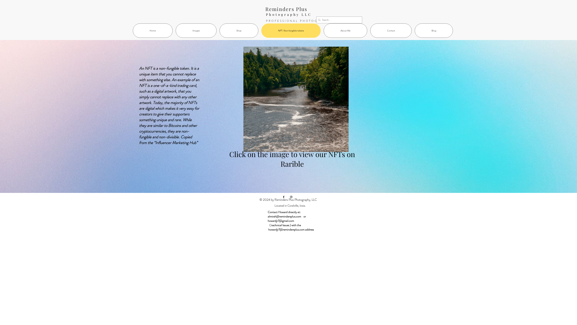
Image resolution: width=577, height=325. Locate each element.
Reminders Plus (286, 9)
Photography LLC (289, 14)
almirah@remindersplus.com (284, 216)
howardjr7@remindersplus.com (286, 229)
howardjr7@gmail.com (281, 221)
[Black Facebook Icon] (283, 196)
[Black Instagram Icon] (291, 196)
